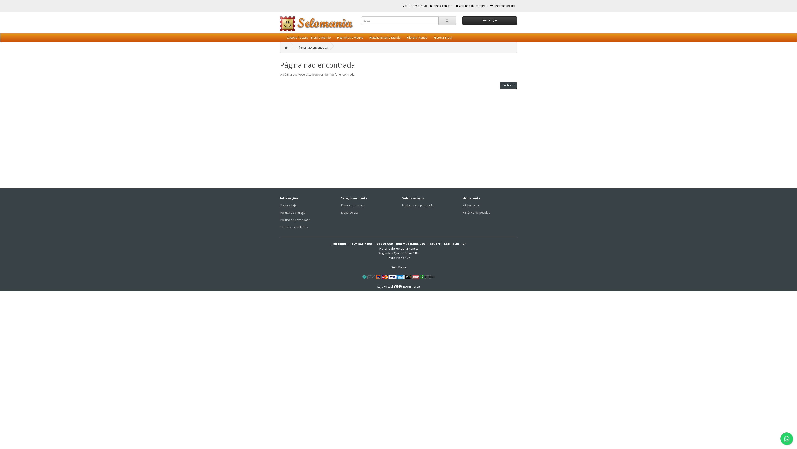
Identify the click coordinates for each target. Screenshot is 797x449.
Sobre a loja (288, 205)
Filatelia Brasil (443, 37)
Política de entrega (292, 213)
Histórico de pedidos (476, 213)
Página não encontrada (312, 47)
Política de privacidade (295, 220)
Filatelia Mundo (417, 37)
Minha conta (470, 205)
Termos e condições (294, 227)
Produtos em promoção (418, 205)
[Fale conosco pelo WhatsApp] (786, 438)
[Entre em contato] (403, 6)
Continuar (508, 85)
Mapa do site (350, 213)
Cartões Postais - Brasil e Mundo (308, 37)
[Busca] (447, 20)
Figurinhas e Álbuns (350, 37)
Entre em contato (353, 205)
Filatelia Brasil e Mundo (385, 37)
